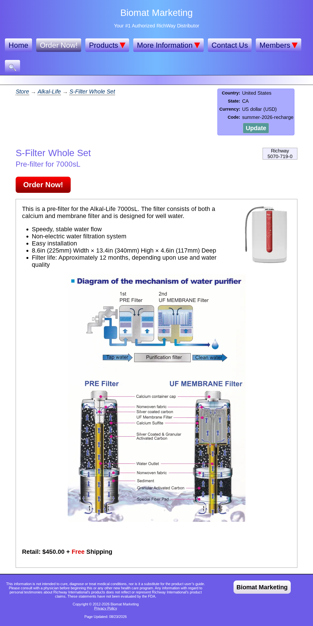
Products (103, 45)
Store (22, 92)
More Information (165, 45)
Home (18, 45)
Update (256, 128)
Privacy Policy (105, 608)
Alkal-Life (49, 92)
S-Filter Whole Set (92, 92)
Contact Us (230, 45)
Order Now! (59, 45)
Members (274, 45)
